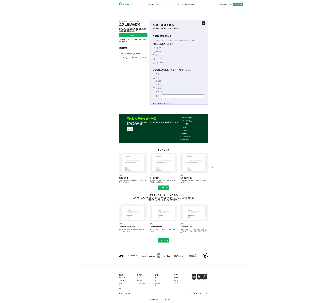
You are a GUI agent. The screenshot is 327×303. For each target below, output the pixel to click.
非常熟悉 (158, 48)
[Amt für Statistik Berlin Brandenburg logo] (188, 255)
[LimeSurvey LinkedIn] (200, 293)
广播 (157, 77)
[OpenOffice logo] (142, 255)
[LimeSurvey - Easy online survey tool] (126, 4)
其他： (158, 96)
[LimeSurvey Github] (191, 293)
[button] (151, 4)
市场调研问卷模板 (186, 178)
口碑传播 (159, 88)
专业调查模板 (154, 178)
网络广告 (159, 84)
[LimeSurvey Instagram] (207, 293)
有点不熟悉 (159, 59)
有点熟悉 (158, 51)
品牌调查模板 (123, 178)
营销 (142, 57)
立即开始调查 (164, 240)
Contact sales (223, 4)
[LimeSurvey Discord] (197, 293)
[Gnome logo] (203, 255)
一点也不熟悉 (160, 62)
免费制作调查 (164, 187)
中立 (157, 55)
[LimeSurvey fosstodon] (194, 293)
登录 (230, 4)
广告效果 (123, 57)
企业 (151, 175)
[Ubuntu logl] (158, 255)
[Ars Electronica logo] (127, 255)
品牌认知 (138, 54)
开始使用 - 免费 (238, 4)
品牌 (121, 54)
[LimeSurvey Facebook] (204, 293)
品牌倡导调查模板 (186, 227)
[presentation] (114, 167)
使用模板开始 (133, 35)
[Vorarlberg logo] (173, 255)
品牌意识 (129, 54)
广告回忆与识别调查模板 (127, 227)
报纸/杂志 (159, 92)
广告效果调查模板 (156, 227)
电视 (157, 74)
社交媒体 (159, 81)
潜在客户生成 (134, 57)
